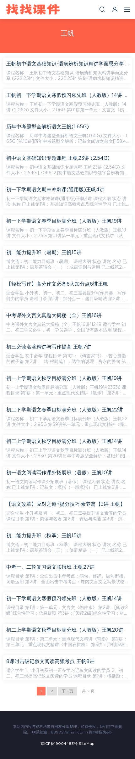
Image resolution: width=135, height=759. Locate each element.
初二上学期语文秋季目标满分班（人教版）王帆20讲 (64, 630)
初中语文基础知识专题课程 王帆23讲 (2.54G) (58, 158)
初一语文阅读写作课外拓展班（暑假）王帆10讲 (59, 472)
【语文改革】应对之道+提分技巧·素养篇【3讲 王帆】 (65, 504)
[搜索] (102, 9)
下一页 (67, 691)
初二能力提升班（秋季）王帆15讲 (44, 535)
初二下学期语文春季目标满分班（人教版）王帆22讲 (64, 409)
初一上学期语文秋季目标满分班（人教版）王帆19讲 (64, 378)
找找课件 (33, 9)
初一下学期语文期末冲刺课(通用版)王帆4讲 (55, 189)
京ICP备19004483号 (59, 743)
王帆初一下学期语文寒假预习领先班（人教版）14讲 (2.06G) (67, 95)
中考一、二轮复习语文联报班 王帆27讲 (50, 567)
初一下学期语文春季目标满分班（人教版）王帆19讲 (64, 221)
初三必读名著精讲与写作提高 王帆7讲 (48, 346)
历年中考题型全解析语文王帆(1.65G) (47, 126)
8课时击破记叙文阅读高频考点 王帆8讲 (50, 661)
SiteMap (86, 743)
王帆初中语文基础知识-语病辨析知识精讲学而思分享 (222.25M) (67, 63)
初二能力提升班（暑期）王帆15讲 (44, 252)
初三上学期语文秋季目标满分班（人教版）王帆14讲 (64, 441)
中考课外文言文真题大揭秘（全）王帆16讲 (54, 315)
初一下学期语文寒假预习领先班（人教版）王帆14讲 (64, 598)
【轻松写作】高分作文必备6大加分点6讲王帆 (57, 284)
